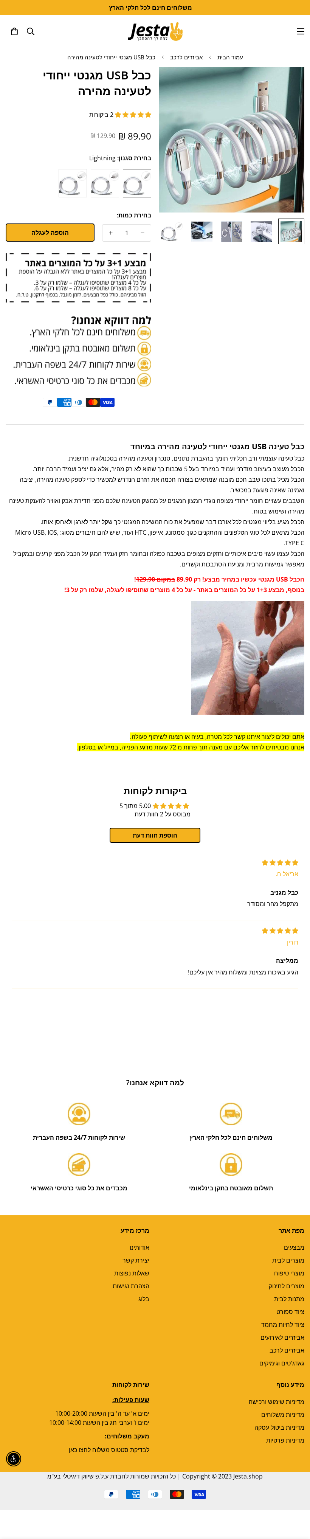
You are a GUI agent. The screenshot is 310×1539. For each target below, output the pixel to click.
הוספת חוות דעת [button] (155, 835)
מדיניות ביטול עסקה (279, 1427)
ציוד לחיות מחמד (282, 1324)
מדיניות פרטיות (285, 1440)
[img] (280, 862)
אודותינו (139, 1247)
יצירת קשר (135, 1260)
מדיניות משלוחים (282, 1414)
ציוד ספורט (290, 1312)
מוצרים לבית (288, 1260)
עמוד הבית (230, 57)
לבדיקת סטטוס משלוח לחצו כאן (109, 1450)
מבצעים (294, 1247)
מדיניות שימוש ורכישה (276, 1402)
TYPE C (73, 183)
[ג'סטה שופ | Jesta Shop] (155, 31)
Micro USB (105, 183)
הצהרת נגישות (131, 1286)
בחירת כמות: (134, 215)
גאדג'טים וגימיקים (281, 1363)
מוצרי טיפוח (289, 1273)
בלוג (143, 1299)
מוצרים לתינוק (286, 1286)
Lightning (137, 183)
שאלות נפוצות (131, 1273)
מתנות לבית (289, 1299)
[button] (14, 31)
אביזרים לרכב (186, 57)
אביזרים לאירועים (282, 1337)
